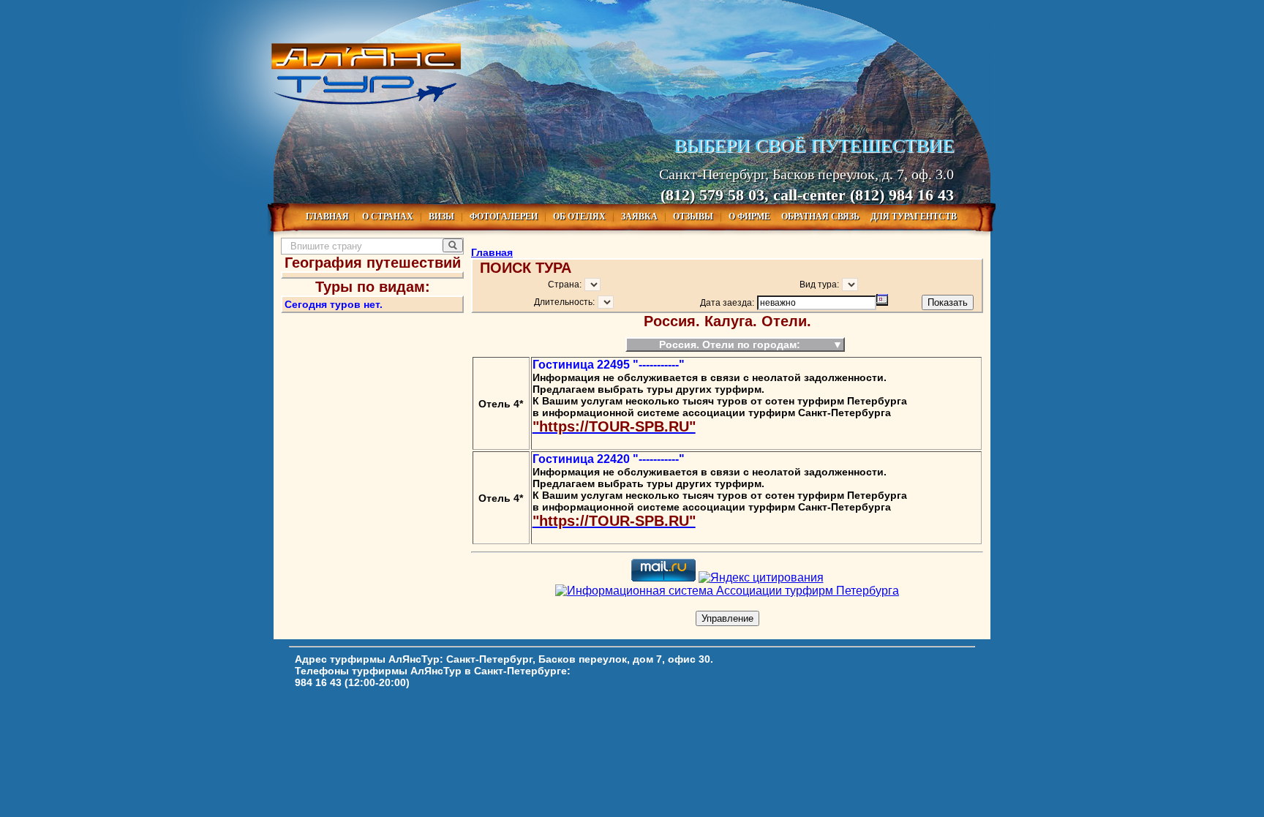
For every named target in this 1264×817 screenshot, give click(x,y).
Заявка (640, 216)
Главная (327, 216)
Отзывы (694, 216)
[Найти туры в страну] (453, 245)
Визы (442, 216)
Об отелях (580, 216)
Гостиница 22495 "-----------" (609, 364)
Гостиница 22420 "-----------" (609, 459)
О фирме (750, 216)
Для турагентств (913, 216)
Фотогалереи (505, 216)
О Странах (388, 216)
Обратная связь (821, 216)
